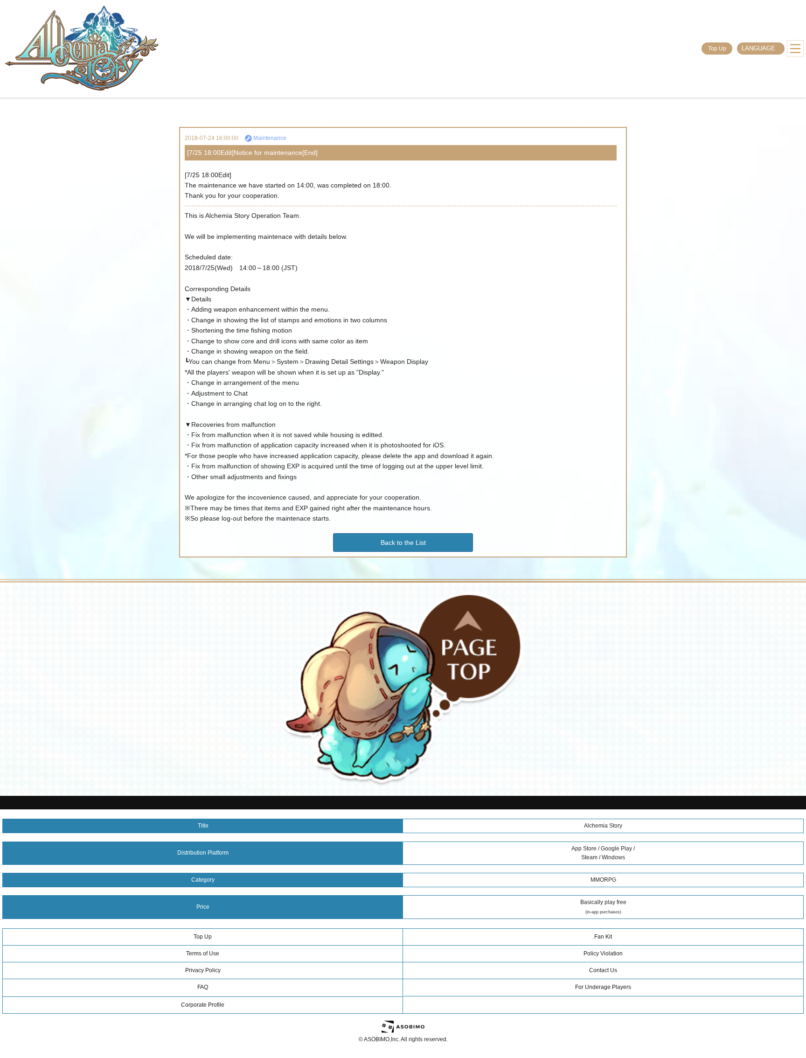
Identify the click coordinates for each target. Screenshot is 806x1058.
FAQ (202, 987)
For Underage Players (603, 987)
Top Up (717, 48)
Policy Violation (603, 953)
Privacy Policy (203, 970)
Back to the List (403, 542)
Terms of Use (202, 953)
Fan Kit (603, 936)
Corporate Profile (202, 1005)
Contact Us (603, 970)
